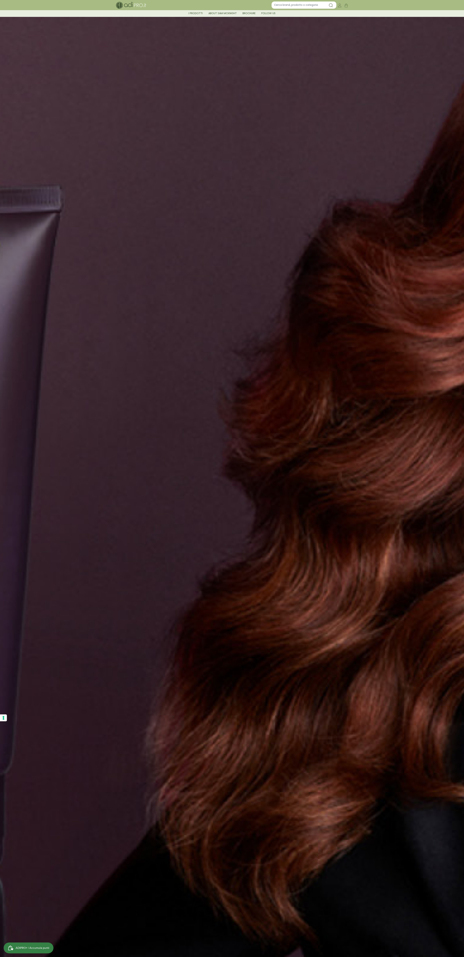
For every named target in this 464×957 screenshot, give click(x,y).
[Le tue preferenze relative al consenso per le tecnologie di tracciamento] (3, 717)
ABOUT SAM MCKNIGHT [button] (222, 13)
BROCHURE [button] (249, 13)
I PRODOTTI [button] (195, 13)
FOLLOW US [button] (268, 13)
